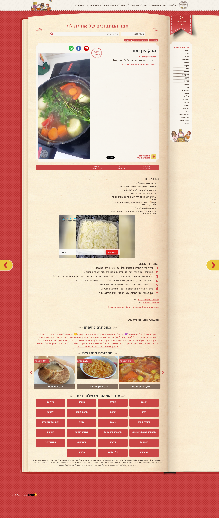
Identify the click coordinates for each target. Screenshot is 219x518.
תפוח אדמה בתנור (157, 462)
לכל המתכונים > (140, 40)
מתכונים (128, 460)
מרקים (186, 50)
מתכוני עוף (50, 441)
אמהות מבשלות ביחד (148, 299)
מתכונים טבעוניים (50, 421)
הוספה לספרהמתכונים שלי (144, 156)
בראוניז (54, 462)
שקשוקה (146, 462)
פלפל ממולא (121, 465)
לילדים (186, 96)
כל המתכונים (169, 5)
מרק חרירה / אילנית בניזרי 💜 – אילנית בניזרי (132, 334)
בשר (187, 87)
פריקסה (117, 462)
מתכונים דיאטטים (113, 431)
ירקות (186, 65)
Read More (111, 252)
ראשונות (185, 90)
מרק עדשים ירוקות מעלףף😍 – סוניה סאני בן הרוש (77, 334)
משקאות (185, 75)
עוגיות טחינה (98, 462)
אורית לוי (143, 56)
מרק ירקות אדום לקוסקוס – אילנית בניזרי (93, 340)
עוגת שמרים (53, 460)
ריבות (187, 78)
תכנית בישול (69, 465)
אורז (187, 53)
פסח (187, 111)
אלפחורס (61, 462)
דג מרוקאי (45, 462)
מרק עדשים (132, 465)
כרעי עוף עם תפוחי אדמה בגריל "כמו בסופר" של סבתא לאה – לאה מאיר (96, 336)
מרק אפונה (126, 462)
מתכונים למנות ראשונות (144, 431)
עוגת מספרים (136, 462)
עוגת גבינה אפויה (109, 465)
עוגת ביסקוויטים (41, 460)
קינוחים (186, 102)
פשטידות (185, 108)
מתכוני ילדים (81, 431)
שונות (186, 123)
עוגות (187, 84)
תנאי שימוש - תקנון (83, 465)
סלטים (186, 105)
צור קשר (135, 5)
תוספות (186, 99)
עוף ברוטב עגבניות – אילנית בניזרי (111, 343)
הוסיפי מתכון (109, 5)
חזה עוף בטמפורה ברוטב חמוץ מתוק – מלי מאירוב (63, 343)
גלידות (50, 401)
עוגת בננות (109, 462)
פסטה (186, 81)
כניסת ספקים (137, 460)
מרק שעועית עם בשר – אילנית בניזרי (96, 346)
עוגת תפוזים (74, 460)
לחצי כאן (125, 64)
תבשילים (185, 59)
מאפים (186, 62)
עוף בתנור (36, 462)
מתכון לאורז (82, 411)
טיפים (123, 5)
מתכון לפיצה (84, 460)
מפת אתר (158, 460)
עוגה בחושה (63, 460)
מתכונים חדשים (151, 5)
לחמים (186, 72)
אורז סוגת (185, 117)
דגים (187, 56)
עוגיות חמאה (87, 462)
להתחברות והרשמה (86, 5)
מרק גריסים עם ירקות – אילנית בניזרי (66, 337)
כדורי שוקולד (118, 460)
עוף (187, 68)
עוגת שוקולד (107, 460)
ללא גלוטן (113, 451)
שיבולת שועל (183, 120)
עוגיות (186, 93)
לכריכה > (153, 40)
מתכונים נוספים (151, 302)
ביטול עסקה (148, 460)
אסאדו (60, 465)
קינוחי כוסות (184, 114)
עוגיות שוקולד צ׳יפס (74, 462)
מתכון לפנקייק (96, 460)
